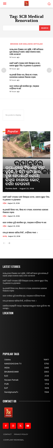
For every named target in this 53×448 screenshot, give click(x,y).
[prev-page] (3, 70)
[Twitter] (20, 426)
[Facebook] (6, 426)
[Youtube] (28, 426)
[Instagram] (13, 426)
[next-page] (49, 70)
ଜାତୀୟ (5, 236)
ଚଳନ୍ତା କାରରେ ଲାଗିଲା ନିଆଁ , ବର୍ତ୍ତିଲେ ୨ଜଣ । (20, 232)
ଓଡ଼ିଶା (5, 203)
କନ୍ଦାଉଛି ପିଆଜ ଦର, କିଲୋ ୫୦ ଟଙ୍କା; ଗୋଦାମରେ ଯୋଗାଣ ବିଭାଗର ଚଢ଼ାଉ (24, 75)
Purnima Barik (11, 189)
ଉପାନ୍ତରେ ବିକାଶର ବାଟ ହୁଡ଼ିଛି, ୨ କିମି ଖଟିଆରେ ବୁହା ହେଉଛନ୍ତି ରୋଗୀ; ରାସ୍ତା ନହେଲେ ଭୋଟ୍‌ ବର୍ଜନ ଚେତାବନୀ (26, 51)
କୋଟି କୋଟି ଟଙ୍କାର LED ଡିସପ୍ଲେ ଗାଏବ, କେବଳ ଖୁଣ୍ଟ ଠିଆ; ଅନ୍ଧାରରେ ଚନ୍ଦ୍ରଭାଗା (25, 64)
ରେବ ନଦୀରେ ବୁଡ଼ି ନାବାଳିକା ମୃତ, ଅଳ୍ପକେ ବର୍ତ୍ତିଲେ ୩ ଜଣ (24, 87)
